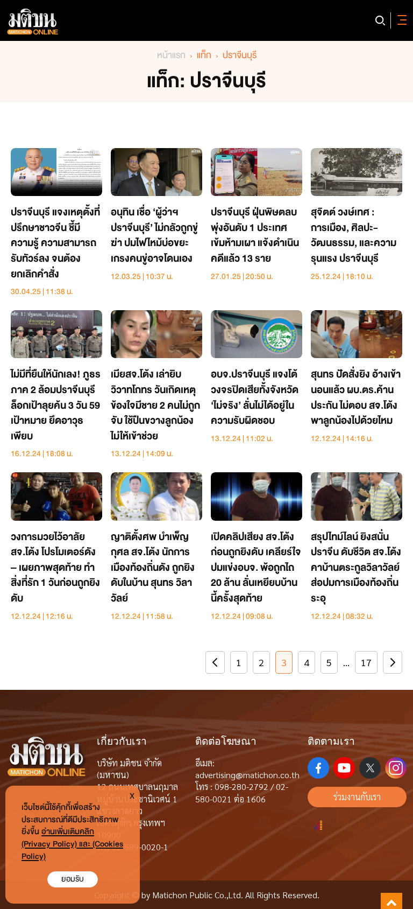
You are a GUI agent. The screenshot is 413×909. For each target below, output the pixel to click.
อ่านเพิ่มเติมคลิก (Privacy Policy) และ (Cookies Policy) (72, 844)
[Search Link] (380, 20)
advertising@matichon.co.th (247, 774)
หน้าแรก (171, 55)
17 (366, 662)
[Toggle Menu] (400, 20)
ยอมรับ (72, 879)
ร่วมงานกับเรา (357, 796)
